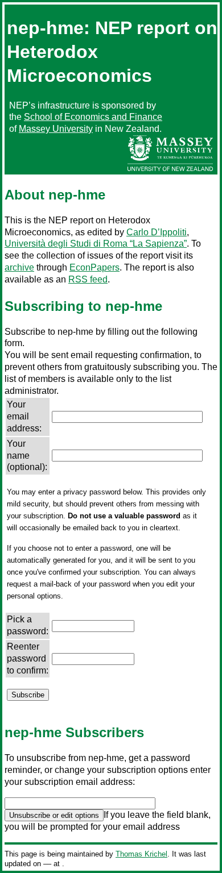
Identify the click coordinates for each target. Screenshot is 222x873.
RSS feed (88, 279)
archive (19, 267)
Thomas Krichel (141, 854)
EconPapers (94, 267)
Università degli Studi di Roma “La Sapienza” (96, 243)
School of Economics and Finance (93, 117)
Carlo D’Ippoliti (156, 232)
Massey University (56, 129)
